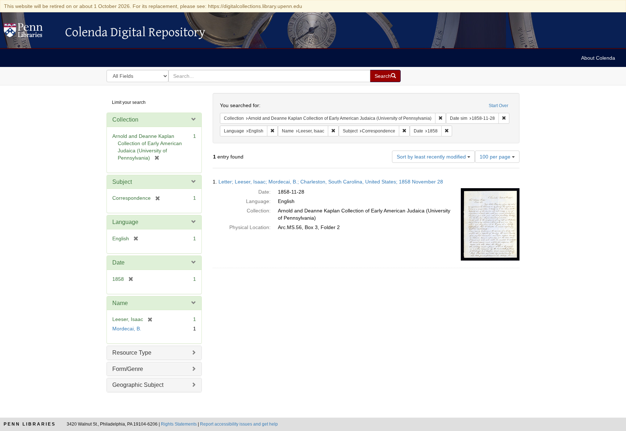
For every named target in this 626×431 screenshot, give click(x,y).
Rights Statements (179, 424)
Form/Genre (127, 369)
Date (118, 262)
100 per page (496, 157)
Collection (125, 120)
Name (120, 303)
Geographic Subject (137, 385)
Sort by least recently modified (432, 157)
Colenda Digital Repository (31, 32)
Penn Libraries (30, 424)
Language (125, 222)
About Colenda (598, 58)
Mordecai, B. (126, 328)
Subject (122, 182)
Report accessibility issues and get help (239, 424)
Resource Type (131, 353)
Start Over (498, 105)
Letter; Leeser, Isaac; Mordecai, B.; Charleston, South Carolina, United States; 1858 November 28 (330, 182)
